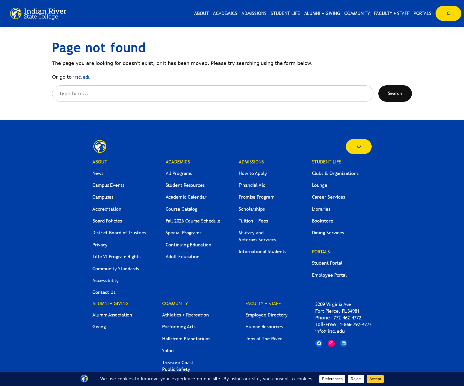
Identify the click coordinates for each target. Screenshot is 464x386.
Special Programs (183, 233)
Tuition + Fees (253, 221)
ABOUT (99, 162)
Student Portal (327, 263)
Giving (99, 326)
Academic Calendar (186, 197)
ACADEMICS (178, 162)
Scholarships (252, 209)
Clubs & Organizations (335, 173)
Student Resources (185, 185)
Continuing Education (188, 245)
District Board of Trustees (119, 233)
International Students (262, 251)
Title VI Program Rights (116, 256)
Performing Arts (178, 326)
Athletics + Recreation (185, 315)
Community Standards (115, 268)
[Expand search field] (448, 13)
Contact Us (103, 292)
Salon (168, 350)
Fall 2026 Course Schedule (193, 221)
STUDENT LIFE (327, 162)
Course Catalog (182, 209)
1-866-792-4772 (356, 324)
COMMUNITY (175, 303)
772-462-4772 (347, 318)
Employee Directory (266, 315)
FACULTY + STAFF (263, 303)
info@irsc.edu (330, 331)
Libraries (321, 209)
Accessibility (105, 280)
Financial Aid (252, 185)
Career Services (328, 197)
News (97, 173)
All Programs (179, 173)
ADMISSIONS (251, 162)
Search (395, 93)
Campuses (102, 197)
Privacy (99, 245)
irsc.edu (81, 77)
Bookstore (322, 221)
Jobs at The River (263, 339)
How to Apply (253, 173)
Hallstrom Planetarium (186, 339)
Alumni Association (112, 315)
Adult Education (183, 256)
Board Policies (107, 221)
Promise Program (256, 197)
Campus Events (108, 185)
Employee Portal (329, 275)
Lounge (319, 185)
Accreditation (106, 209)
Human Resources (264, 326)
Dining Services (328, 233)
